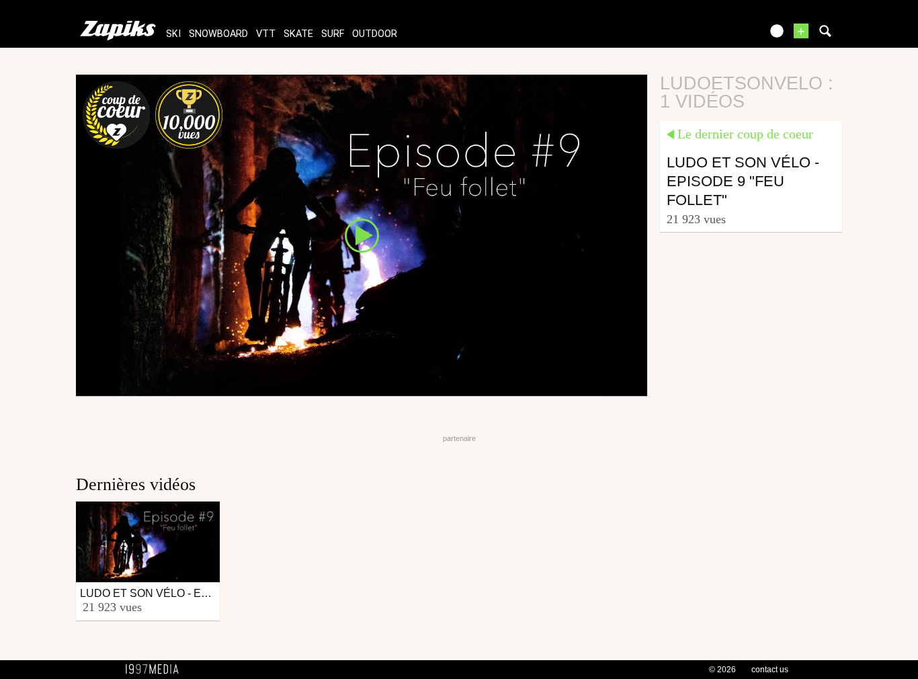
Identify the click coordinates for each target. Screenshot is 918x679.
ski (173, 34)
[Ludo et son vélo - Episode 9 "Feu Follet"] (361, 234)
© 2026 (722, 669)
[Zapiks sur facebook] (722, 35)
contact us (769, 669)
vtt (266, 34)
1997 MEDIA (156, 669)
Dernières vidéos (136, 484)
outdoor (374, 34)
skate (298, 34)
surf (332, 34)
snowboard (218, 34)
